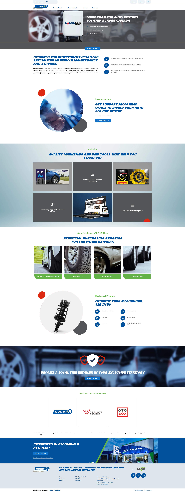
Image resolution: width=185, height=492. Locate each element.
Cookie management (102, 484)
